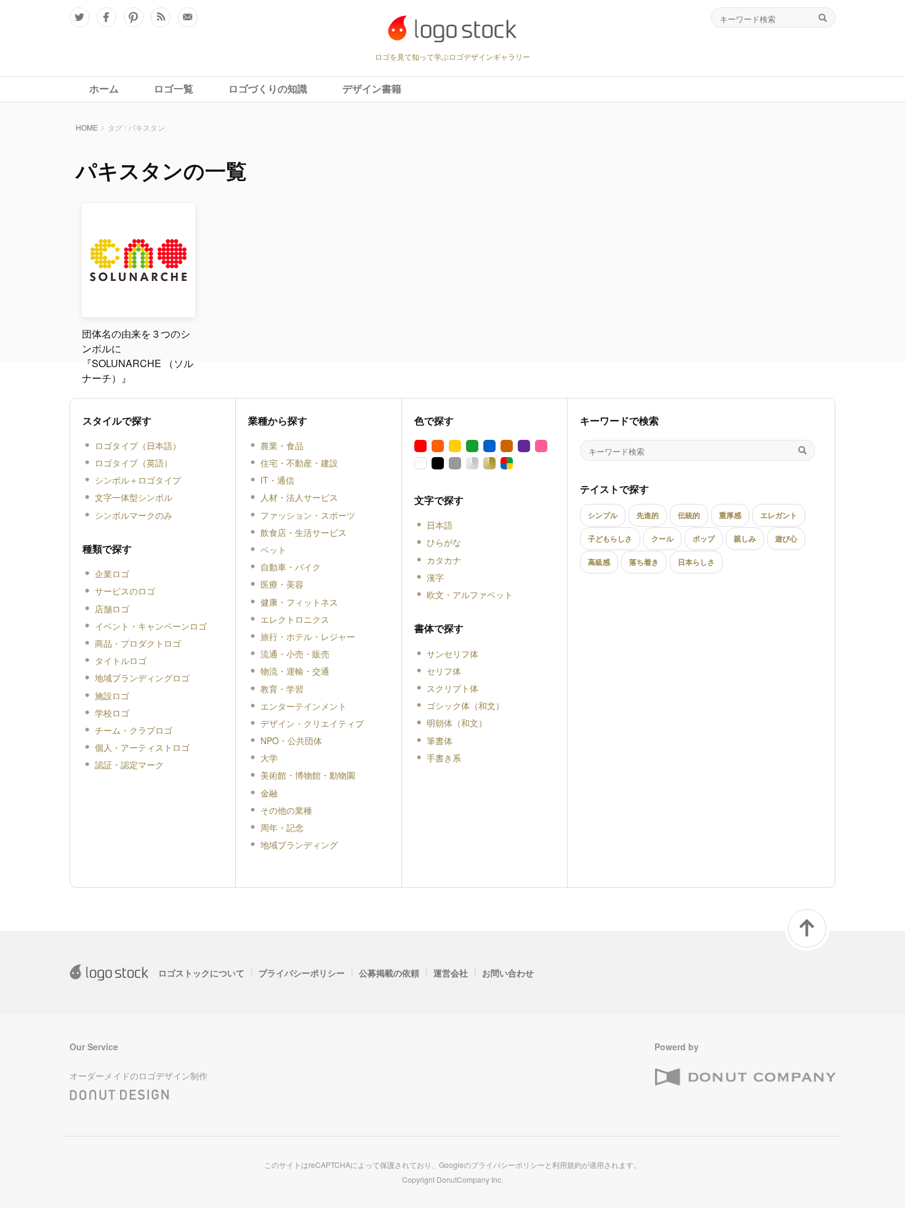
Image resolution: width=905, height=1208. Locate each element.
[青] (489, 446)
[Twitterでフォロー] (79, 17)
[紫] (524, 446)
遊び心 (786, 538)
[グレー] (455, 463)
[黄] (455, 446)
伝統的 (689, 515)
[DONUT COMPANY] (744, 1078)
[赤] (420, 446)
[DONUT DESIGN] (119, 1092)
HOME (87, 127)
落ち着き (644, 561)
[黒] (437, 463)
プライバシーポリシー (302, 972)
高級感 (599, 561)
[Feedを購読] (161, 17)
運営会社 (450, 972)
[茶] (506, 446)
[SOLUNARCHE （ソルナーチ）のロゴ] (138, 312)
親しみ (745, 538)
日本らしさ (696, 561)
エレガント (778, 515)
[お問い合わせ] (188, 17)
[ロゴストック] (452, 29)
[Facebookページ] (106, 17)
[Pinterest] (133, 17)
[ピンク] (541, 446)
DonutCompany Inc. (469, 1179)
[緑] (472, 446)
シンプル (602, 515)
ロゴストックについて (201, 972)
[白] (420, 463)
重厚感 (730, 515)
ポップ (704, 538)
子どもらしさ (610, 538)
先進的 (648, 515)
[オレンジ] (437, 446)
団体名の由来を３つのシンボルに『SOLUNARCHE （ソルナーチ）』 (137, 355)
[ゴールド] (489, 463)
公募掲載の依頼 (389, 972)
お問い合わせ (508, 972)
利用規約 (567, 1164)
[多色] (506, 463)
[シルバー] (472, 463)
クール (662, 538)
